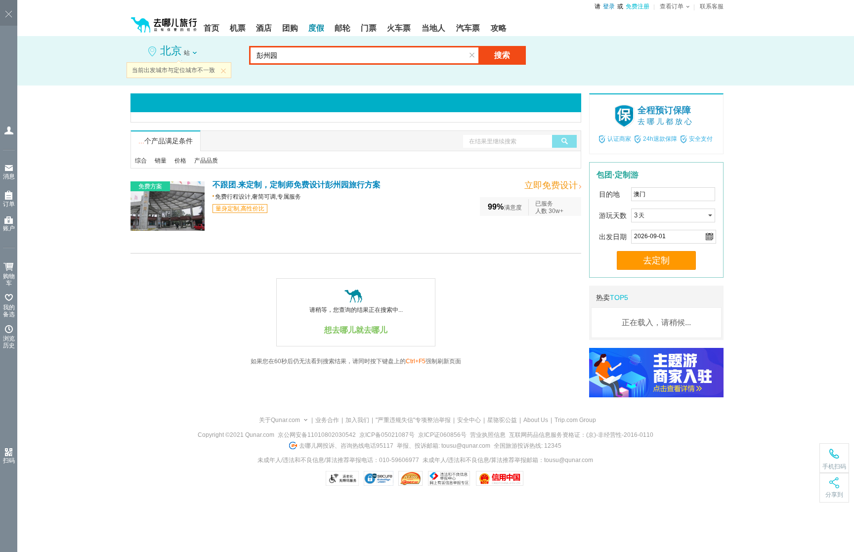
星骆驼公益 (502, 420)
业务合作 (327, 420)
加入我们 (357, 420)
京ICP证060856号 (442, 434)
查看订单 (671, 6)
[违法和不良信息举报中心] (448, 478)
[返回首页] (164, 20)
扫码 (9, 460)
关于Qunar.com (279, 420)
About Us (535, 420)
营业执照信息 (488, 434)
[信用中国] (499, 478)
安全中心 (469, 420)
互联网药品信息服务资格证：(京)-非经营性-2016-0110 (581, 434)
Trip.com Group (575, 420)
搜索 (502, 55)
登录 (609, 6)
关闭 (223, 70)
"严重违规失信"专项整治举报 (413, 420)
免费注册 (637, 6)
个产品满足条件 (165, 141)
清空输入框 (472, 55)
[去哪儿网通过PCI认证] (410, 478)
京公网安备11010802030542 (317, 434)
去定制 (656, 260)
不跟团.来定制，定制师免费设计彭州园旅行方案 (297, 184)
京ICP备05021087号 (387, 434)
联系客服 (712, 6)
